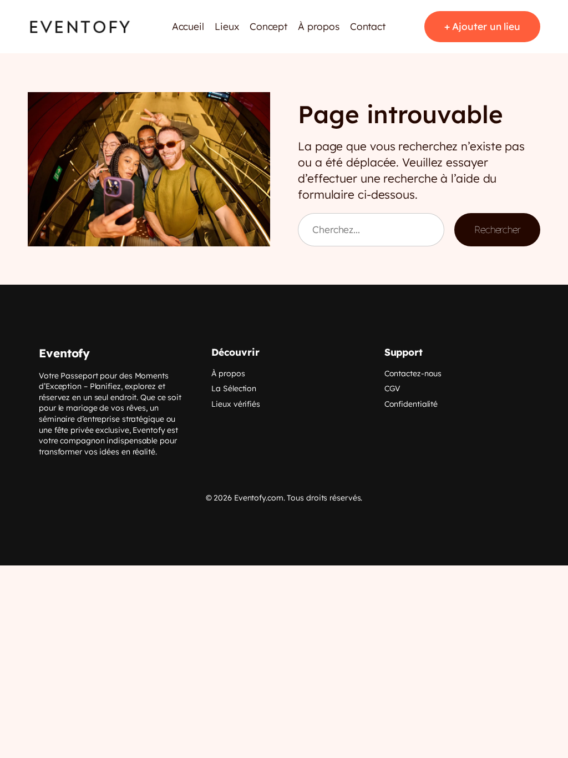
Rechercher (497, 229)
